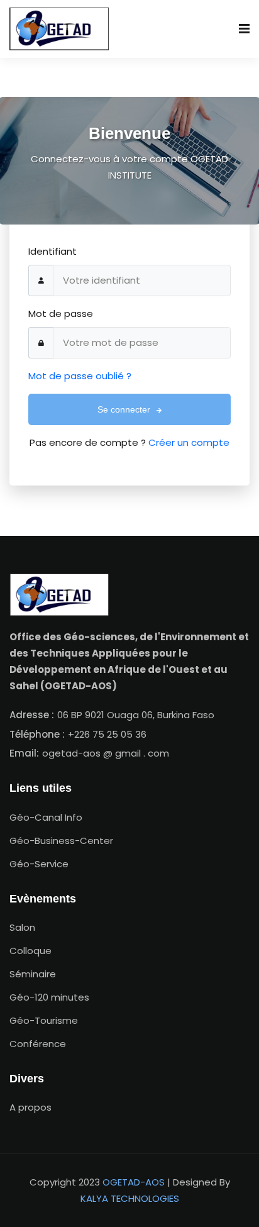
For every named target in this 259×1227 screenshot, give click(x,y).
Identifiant (52, 251)
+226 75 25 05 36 (107, 734)
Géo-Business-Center (61, 840)
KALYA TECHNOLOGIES (129, 1198)
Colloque (30, 950)
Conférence (37, 1043)
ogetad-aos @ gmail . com (105, 753)
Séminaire (32, 973)
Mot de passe (60, 313)
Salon (22, 927)
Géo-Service (39, 863)
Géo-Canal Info (45, 817)
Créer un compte (188, 442)
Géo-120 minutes (49, 997)
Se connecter (125, 409)
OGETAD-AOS (133, 1182)
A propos (30, 1107)
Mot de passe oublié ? (79, 375)
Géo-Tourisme (43, 1020)
